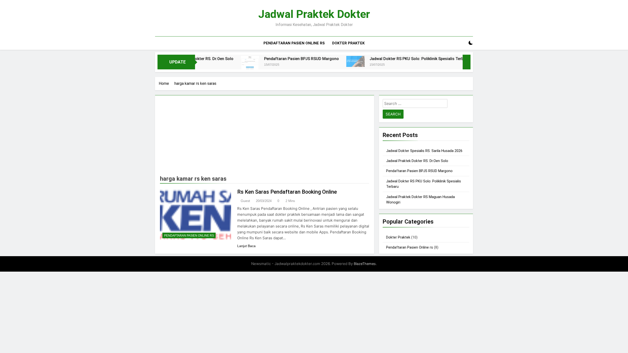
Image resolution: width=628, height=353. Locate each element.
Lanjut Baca (246, 246)
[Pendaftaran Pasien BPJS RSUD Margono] (237, 64)
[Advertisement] (264, 137)
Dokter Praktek (348, 43)
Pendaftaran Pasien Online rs (294, 43)
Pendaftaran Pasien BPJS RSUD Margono (289, 58)
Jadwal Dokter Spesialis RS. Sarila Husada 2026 (424, 151)
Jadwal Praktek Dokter (314, 14)
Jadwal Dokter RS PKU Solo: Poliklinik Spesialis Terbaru (407, 58)
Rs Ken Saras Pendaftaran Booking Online (287, 192)
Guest (245, 201)
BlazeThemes (365, 264)
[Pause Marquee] (467, 62)
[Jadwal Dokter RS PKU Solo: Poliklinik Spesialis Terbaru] (343, 61)
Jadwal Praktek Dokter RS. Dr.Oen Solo (417, 161)
